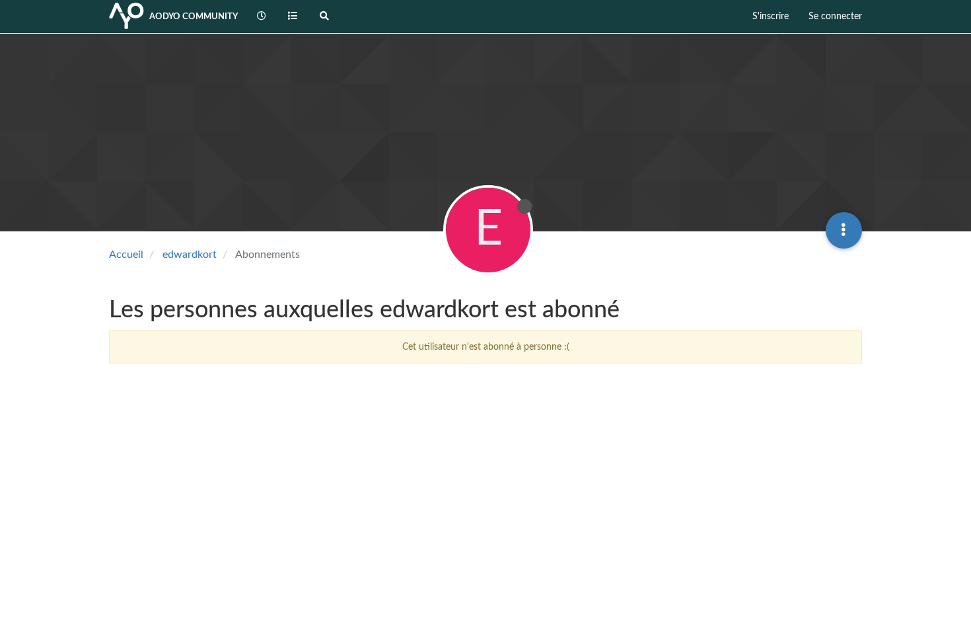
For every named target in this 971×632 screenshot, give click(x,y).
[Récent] (261, 16)
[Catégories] (293, 16)
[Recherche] (324, 16)
